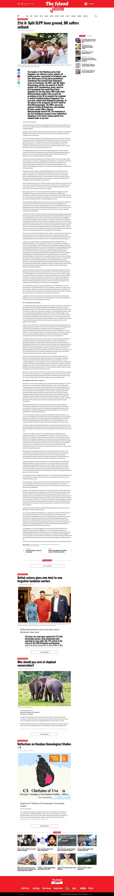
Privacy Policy (20, 894)
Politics (67, 16)
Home (27, 16)
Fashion (62, 16)
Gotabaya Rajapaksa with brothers (51, 544)
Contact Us (85, 16)
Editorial (57, 16)
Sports (41, 16)
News (31, 16)
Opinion (51, 16)
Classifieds (73, 16)
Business (46, 16)
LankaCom (90, 894)
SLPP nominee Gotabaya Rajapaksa (31, 545)
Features (36, 16)
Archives (79, 16)
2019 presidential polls (36, 544)
